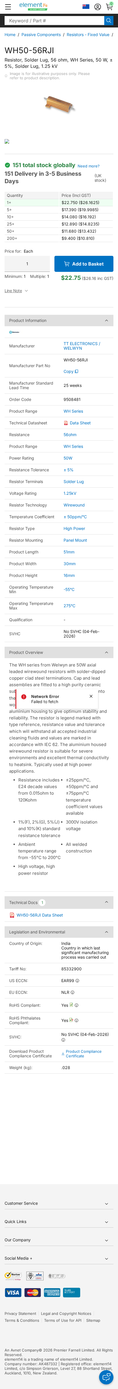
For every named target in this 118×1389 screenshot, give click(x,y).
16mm (69, 575)
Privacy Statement (20, 1313)
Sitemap (93, 1320)
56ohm (70, 434)
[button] (8, 7)
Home (10, 34)
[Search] (108, 20)
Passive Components (41, 34)
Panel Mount (75, 540)
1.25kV (70, 493)
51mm (69, 551)
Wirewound (74, 504)
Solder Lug (74, 481)
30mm (70, 563)
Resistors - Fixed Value (88, 34)
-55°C (69, 589)
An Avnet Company (22, 1350)
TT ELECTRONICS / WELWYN (82, 346)
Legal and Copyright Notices (66, 1313)
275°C (69, 605)
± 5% (69, 469)
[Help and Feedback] (106, 1377)
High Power (74, 528)
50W (68, 458)
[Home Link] (44, 7)
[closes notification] (91, 696)
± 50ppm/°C (75, 516)
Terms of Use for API (62, 1320)
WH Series (73, 411)
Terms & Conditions (22, 1320)
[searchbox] (54, 20)
